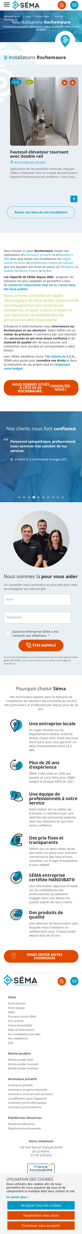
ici (14, 663)
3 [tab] (29, 497)
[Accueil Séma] (26, 5)
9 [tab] (58, 497)
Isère (34, 271)
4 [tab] (33, 497)
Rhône (47, 271)
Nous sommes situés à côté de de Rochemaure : (41, 387)
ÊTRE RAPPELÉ (44, 645)
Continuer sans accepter (41, 1225)
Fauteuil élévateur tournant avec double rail (39, 154)
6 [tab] (43, 497)
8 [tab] (53, 497)
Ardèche (68, 267)
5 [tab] (38, 497)
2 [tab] (24, 497)
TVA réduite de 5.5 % (59, 356)
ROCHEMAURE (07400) (29, 162)
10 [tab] (62, 497)
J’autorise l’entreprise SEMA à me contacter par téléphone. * (35, 633)
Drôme (8, 271)
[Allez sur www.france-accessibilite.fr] (41, 1171)
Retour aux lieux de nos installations (41, 212)
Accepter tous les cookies (41, 1205)
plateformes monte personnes (51, 263)
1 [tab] (19, 497)
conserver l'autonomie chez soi (30, 285)
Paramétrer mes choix (41, 1215)
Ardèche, (22, 271)
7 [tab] (48, 497)
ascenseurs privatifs (37, 255)
